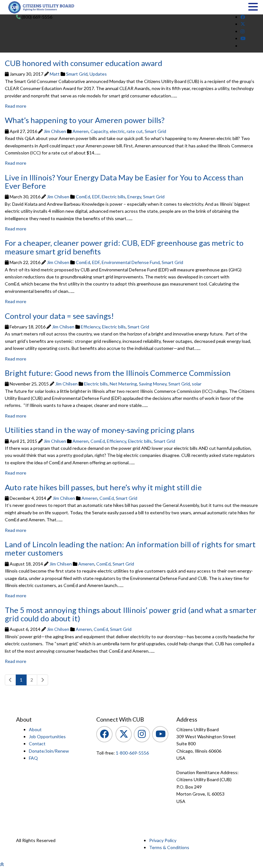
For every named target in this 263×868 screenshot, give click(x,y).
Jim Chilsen (55, 131)
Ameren (80, 131)
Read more (15, 106)
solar (196, 383)
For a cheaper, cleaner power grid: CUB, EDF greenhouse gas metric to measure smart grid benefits (124, 247)
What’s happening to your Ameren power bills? (85, 120)
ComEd (83, 196)
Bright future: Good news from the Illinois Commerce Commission (118, 372)
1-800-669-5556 (132, 753)
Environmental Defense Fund (131, 262)
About (35, 729)
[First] (10, 679)
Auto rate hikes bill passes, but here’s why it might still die (103, 487)
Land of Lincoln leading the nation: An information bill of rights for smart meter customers (130, 548)
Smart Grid (77, 74)
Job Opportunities (47, 736)
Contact (37, 743)
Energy (134, 196)
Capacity (99, 131)
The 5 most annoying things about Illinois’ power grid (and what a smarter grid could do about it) (131, 614)
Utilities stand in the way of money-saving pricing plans (99, 429)
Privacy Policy (162, 840)
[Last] (42, 679)
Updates (98, 74)
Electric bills (113, 196)
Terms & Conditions (169, 847)
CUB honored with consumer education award (83, 63)
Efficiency (90, 326)
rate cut (135, 131)
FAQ (33, 758)
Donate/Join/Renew (49, 751)
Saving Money (152, 383)
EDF (96, 196)
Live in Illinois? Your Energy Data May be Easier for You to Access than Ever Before (124, 181)
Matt (55, 74)
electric (117, 131)
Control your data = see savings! (59, 315)
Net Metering (123, 383)
